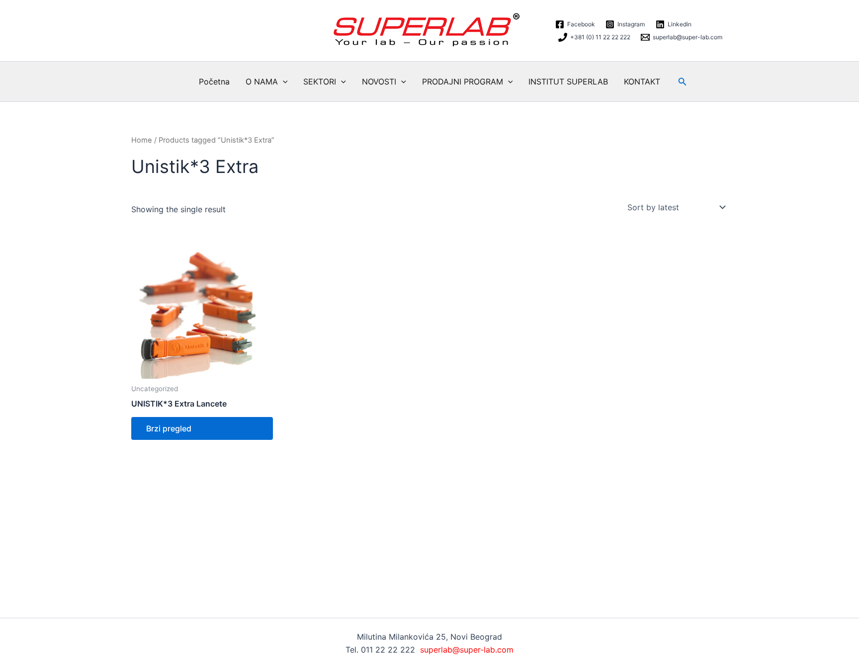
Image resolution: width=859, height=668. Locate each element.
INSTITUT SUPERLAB (568, 81)
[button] (283, 81)
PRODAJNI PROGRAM (462, 81)
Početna (214, 81)
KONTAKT (642, 81)
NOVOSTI (379, 81)
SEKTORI (319, 81)
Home (141, 140)
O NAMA (262, 81)
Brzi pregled (168, 428)
